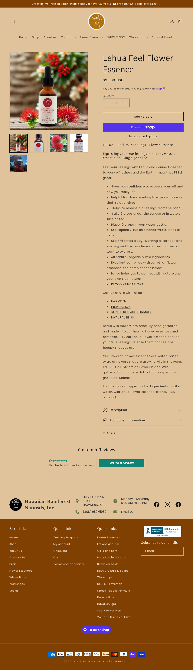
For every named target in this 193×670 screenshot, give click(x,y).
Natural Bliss (105, 597)
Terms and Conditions (69, 564)
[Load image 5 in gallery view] (18, 163)
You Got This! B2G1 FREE (113, 617)
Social (13, 591)
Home (13, 537)
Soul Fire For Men (109, 610)
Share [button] (111, 433)
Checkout (60, 551)
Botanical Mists (108, 564)
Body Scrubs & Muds (111, 557)
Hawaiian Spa (106, 604)
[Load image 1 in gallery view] (18, 143)
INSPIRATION (121, 307)
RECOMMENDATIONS (127, 284)
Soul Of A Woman (109, 584)
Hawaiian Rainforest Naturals (91, 661)
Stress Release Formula (113, 591)
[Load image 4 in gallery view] (79, 143)
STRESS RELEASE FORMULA (131, 312)
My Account (61, 544)
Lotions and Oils (108, 544)
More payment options (143, 136)
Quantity (108, 95)
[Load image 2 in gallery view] (38, 143)
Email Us (127, 512)
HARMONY (119, 301)
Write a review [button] (122, 463)
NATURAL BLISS (122, 317)
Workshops (137, 37)
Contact (67, 37)
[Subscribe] (179, 551)
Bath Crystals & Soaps (113, 571)
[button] (13, 21)
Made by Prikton (120, 661)
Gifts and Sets (107, 551)
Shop (12, 544)
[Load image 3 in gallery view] (59, 143)
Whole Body (17, 577)
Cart (56, 557)
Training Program (65, 537)
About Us (15, 551)
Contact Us (17, 557)
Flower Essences (20, 571)
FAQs (12, 564)
